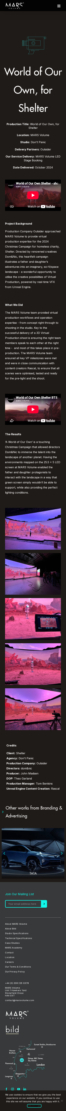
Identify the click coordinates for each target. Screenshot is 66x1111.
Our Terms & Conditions (18, 966)
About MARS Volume (16, 924)
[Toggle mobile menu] (59, 6)
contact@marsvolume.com (19, 1000)
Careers (9, 962)
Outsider (38, 231)
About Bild (10, 928)
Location (10, 957)
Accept (34, 1106)
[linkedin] (24, 1089)
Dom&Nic (11, 256)
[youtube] (18, 1089)
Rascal (55, 788)
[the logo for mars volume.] (17, 1012)
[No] (61, 1100)
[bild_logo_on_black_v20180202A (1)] (12, 1027)
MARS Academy (13, 947)
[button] (4, 853)
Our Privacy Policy (15, 971)
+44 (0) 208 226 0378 (17, 983)
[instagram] (12, 1089)
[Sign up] (44, 904)
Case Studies (12, 943)
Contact (9, 952)
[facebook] (6, 1089)
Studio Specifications (17, 933)
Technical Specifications (18, 938)
